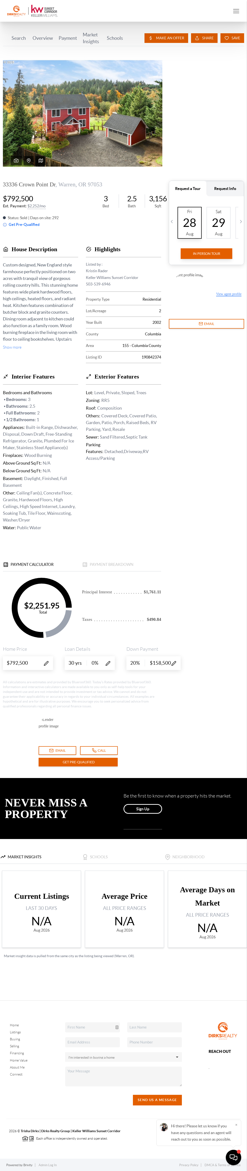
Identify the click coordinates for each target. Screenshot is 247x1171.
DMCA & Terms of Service (223, 1165)
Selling (14, 1046)
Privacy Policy (189, 1165)
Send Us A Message (157, 1100)
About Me (17, 1067)
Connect (16, 1074)
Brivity (28, 1165)
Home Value (18, 1060)
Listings (15, 1032)
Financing (17, 1053)
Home (14, 1025)
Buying (15, 1039)
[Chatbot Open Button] (233, 1157)
